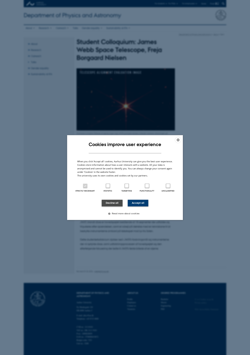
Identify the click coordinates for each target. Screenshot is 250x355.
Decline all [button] (112, 203)
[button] (125, 213)
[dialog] (125, 177)
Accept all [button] (138, 203)
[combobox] (178, 139)
